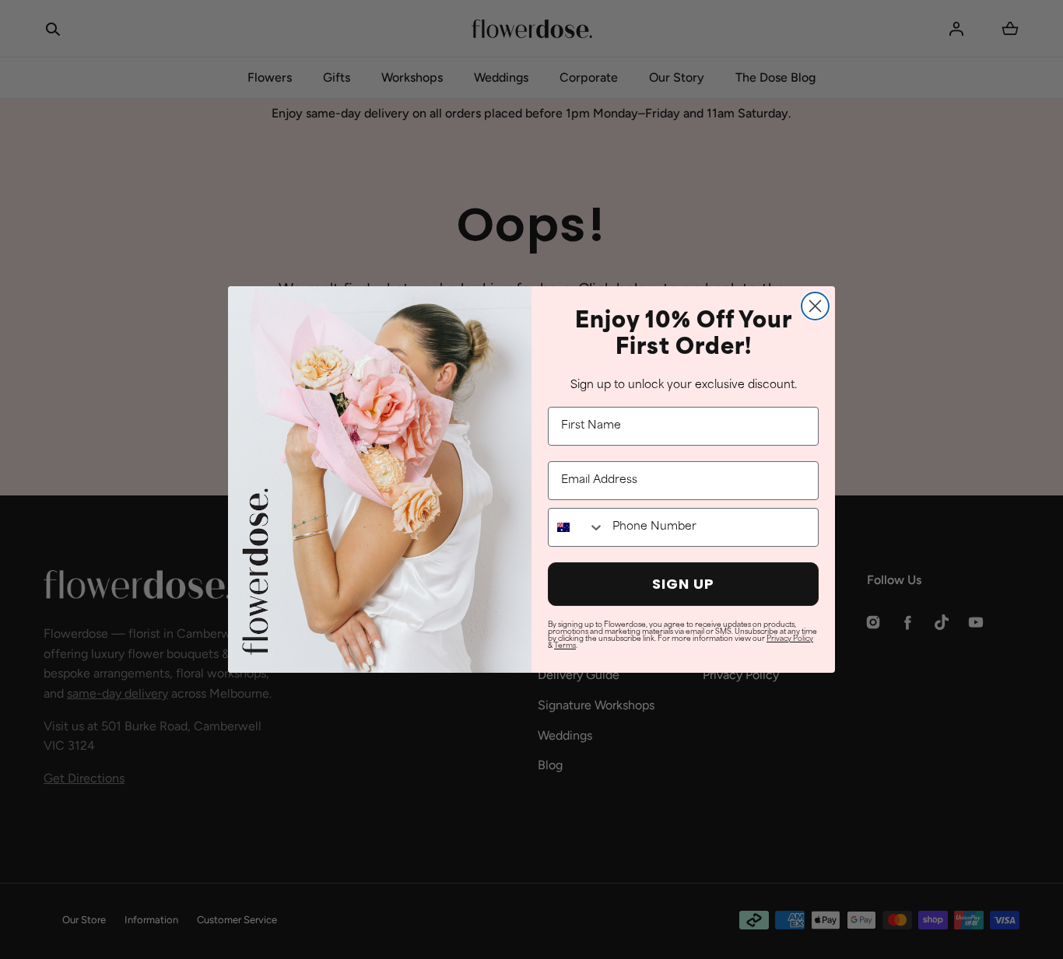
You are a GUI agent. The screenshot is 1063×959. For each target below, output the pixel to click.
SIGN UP (683, 583)
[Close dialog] (815, 306)
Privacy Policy (790, 638)
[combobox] (577, 527)
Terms (565, 645)
